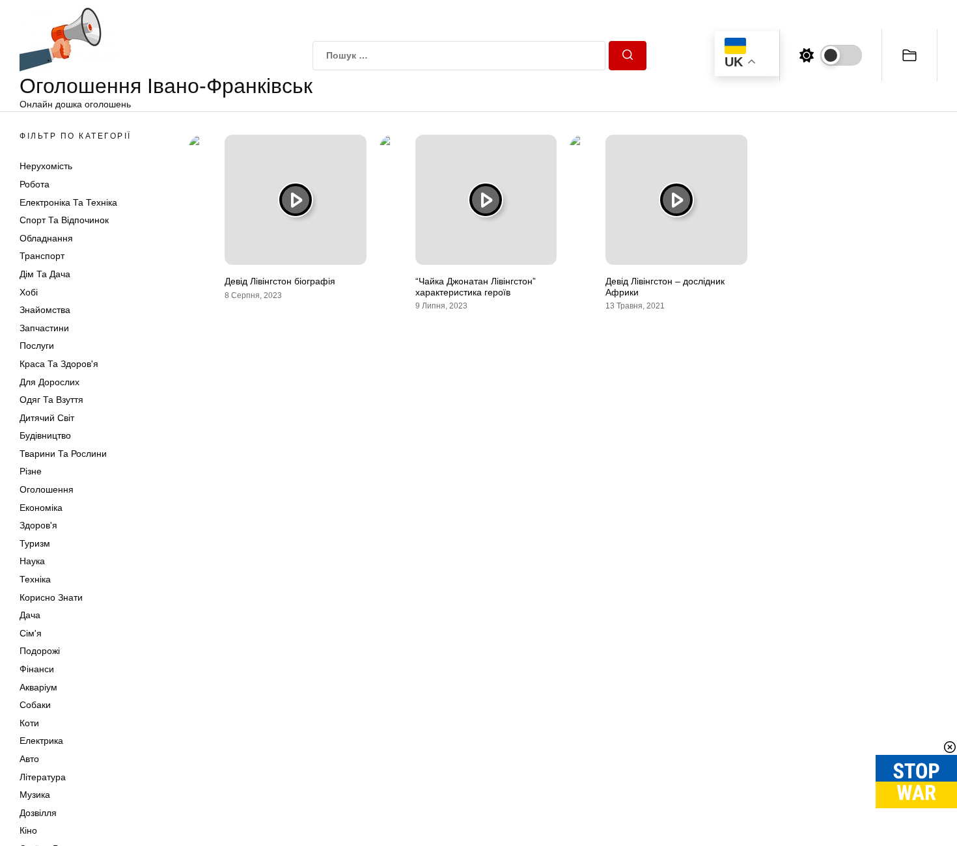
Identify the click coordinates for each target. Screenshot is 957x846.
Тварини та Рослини (63, 453)
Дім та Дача (45, 274)
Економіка (41, 507)
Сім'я (31, 633)
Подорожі (40, 651)
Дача (30, 615)
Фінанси (37, 669)
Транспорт (42, 256)
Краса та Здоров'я (59, 364)
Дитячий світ (47, 418)
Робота (34, 184)
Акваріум (38, 687)
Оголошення (47, 489)
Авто (29, 759)
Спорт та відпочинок (64, 220)
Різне (31, 471)
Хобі (29, 292)
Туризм (35, 543)
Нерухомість (46, 166)
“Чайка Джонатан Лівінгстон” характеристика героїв (475, 286)
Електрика (41, 740)
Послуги (37, 345)
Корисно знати (51, 597)
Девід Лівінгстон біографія (280, 281)
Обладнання (46, 238)
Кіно (28, 830)
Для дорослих (49, 382)
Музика (35, 794)
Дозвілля (38, 813)
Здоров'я (38, 525)
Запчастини (44, 328)
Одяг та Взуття (51, 399)
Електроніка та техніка (68, 202)
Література (43, 777)
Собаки (35, 705)
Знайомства (45, 310)
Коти (29, 723)
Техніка (35, 579)
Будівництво (45, 435)
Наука (32, 561)
